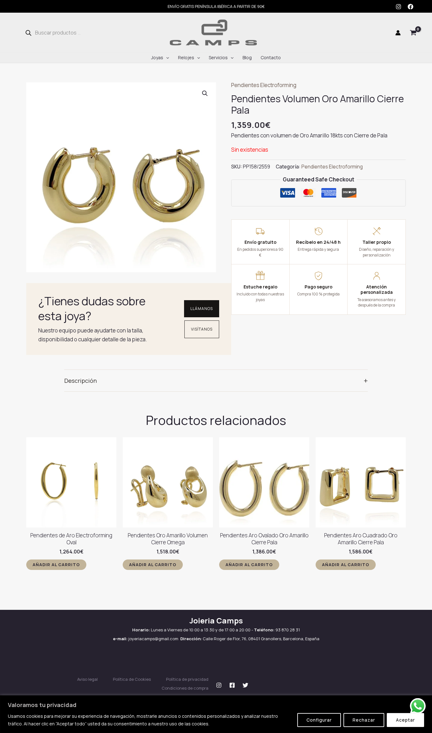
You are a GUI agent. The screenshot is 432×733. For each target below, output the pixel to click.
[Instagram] (398, 6)
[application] (166, 57)
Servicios (218, 57)
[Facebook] (410, 6)
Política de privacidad (187, 679)
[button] (205, 93)
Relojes (186, 57)
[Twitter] (245, 685)
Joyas (157, 57)
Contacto (271, 57)
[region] (216, 714)
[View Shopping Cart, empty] (413, 32)
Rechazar (364, 720)
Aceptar (405, 720)
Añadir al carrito (56, 564)
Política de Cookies (132, 679)
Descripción (216, 380)
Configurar (319, 720)
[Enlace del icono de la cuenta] (398, 32)
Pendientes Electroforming (263, 85)
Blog (247, 57)
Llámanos (201, 308)
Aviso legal (87, 679)
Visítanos (202, 329)
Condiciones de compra (185, 688)
